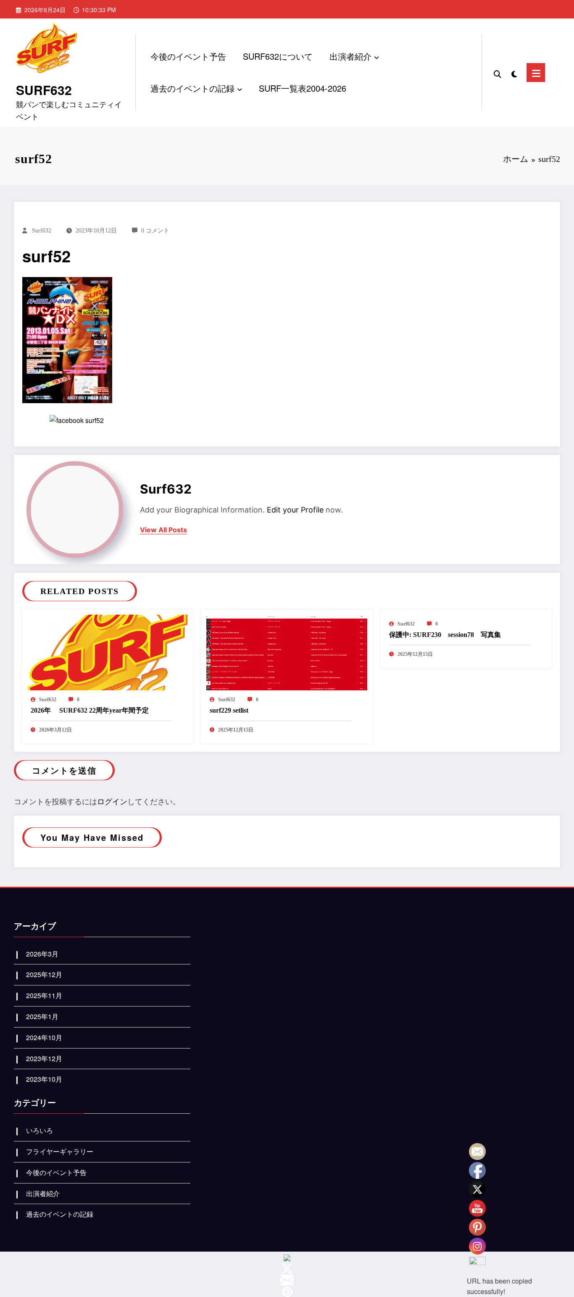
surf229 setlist (229, 710)
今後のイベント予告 (188, 56)
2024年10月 (44, 1037)
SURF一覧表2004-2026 (302, 88)
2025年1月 (42, 1016)
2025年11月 (44, 995)
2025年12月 (44, 974)
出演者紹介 (350, 56)
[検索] (497, 72)
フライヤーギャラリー (59, 1151)
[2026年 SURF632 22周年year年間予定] (107, 651)
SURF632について (278, 56)
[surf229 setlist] (286, 651)
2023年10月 (44, 1079)
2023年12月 (44, 1058)
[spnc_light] (514, 72)
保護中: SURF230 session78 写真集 (445, 634)
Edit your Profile (295, 509)
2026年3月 (42, 954)
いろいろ (39, 1130)
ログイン (112, 800)
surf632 (41, 230)
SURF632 (44, 90)
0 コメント (155, 230)
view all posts (163, 530)
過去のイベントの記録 (192, 88)
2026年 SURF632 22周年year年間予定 (90, 710)
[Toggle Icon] (536, 72)
